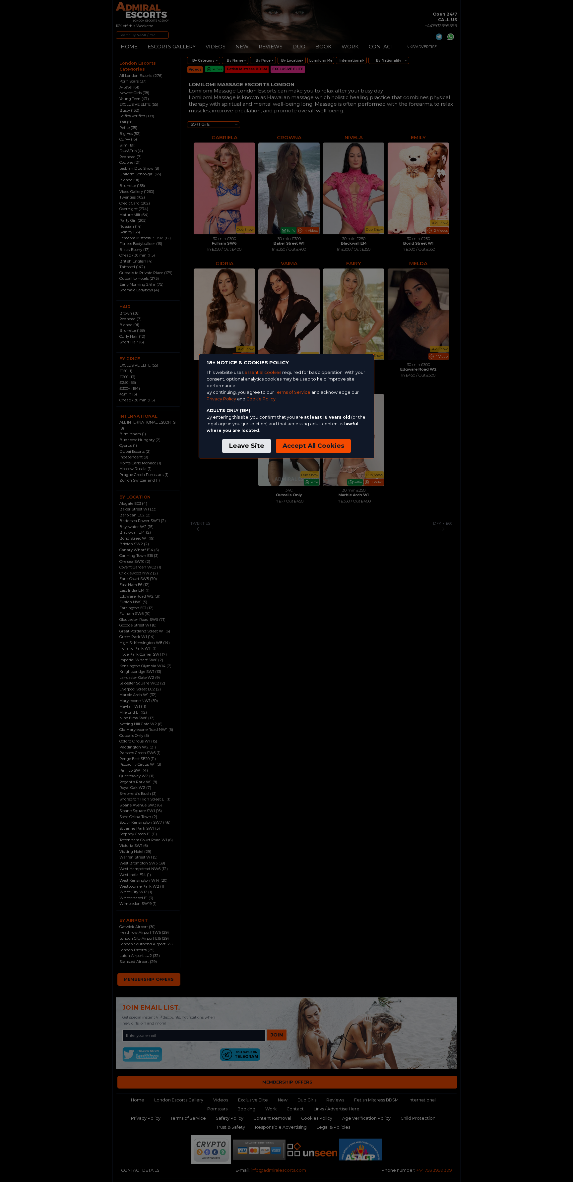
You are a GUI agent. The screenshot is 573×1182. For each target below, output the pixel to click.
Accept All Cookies (313, 445)
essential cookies (262, 372)
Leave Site (246, 445)
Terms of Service (292, 392)
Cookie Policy (261, 398)
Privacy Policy (221, 398)
